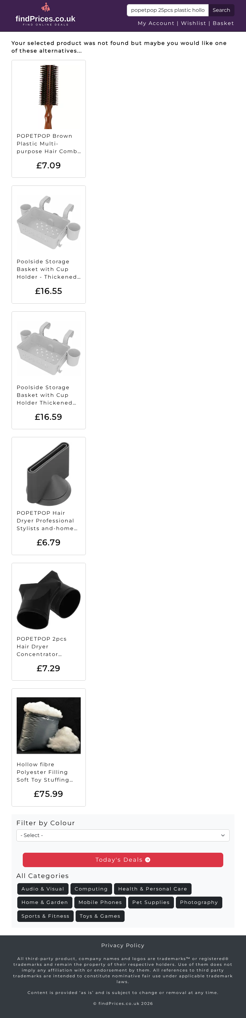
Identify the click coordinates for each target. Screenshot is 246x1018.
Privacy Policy (123, 945)
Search (221, 10)
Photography (199, 902)
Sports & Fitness (45, 916)
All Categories (42, 876)
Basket (223, 23)
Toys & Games (100, 916)
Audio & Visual (42, 889)
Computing (91, 889)
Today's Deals (120, 859)
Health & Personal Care (152, 889)
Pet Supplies (151, 902)
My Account (156, 23)
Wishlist (194, 23)
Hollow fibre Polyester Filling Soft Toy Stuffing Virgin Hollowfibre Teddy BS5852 (45, 779)
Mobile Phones (100, 902)
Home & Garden (44, 902)
